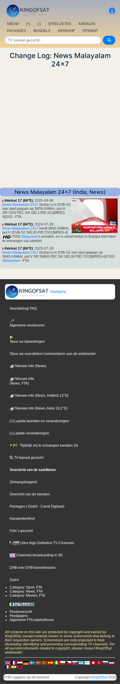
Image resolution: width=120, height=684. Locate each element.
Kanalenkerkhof (22, 519)
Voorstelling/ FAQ (23, 308)
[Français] (13, 662)
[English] (7, 662)
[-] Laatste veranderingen (29, 433)
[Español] (50, 662)
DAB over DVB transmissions (33, 568)
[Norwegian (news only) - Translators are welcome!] (38, 662)
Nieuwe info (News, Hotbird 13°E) (41, 396)
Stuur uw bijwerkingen (27, 342)
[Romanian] (7, 667)
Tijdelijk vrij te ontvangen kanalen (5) (48, 445)
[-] (39, 24)
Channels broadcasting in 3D (39, 555)
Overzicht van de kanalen (30, 494)
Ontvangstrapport (23, 482)
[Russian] (105, 662)
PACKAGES (16, 31)
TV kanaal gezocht (28, 458)
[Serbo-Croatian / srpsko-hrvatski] (111, 662)
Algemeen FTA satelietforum (32, 620)
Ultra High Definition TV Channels (47, 543)
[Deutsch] (26, 662)
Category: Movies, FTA (27, 595)
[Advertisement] (60, 128)
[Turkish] (99, 662)
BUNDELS (41, 31)
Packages (17, 506)
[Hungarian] (13, 667)
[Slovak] (74, 662)
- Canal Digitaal (50, 506)
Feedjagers (19, 616)
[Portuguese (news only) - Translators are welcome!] (44, 662)
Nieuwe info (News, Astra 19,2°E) (41, 408)
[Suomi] (87, 662)
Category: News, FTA (26, 591)
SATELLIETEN (59, 24)
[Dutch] (19, 662)
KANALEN (87, 24)
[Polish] (62, 662)
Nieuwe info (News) (30, 366)
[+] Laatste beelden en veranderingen (39, 421)
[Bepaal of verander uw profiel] (112, 11)
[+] (28, 24)
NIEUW (13, 24)
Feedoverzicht (21, 612)
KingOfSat (99, 677)
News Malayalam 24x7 (20, 205)
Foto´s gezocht (21, 531)
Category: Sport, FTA (26, 587)
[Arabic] (93, 662)
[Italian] (56, 662)
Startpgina (57, 292)
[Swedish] (32, 662)
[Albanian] (19, 667)
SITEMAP (90, 31)
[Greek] (81, 662)
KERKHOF (66, 31)
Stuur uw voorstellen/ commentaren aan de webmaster (53, 354)
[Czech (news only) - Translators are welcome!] (68, 662)
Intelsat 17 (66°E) (19, 200)
